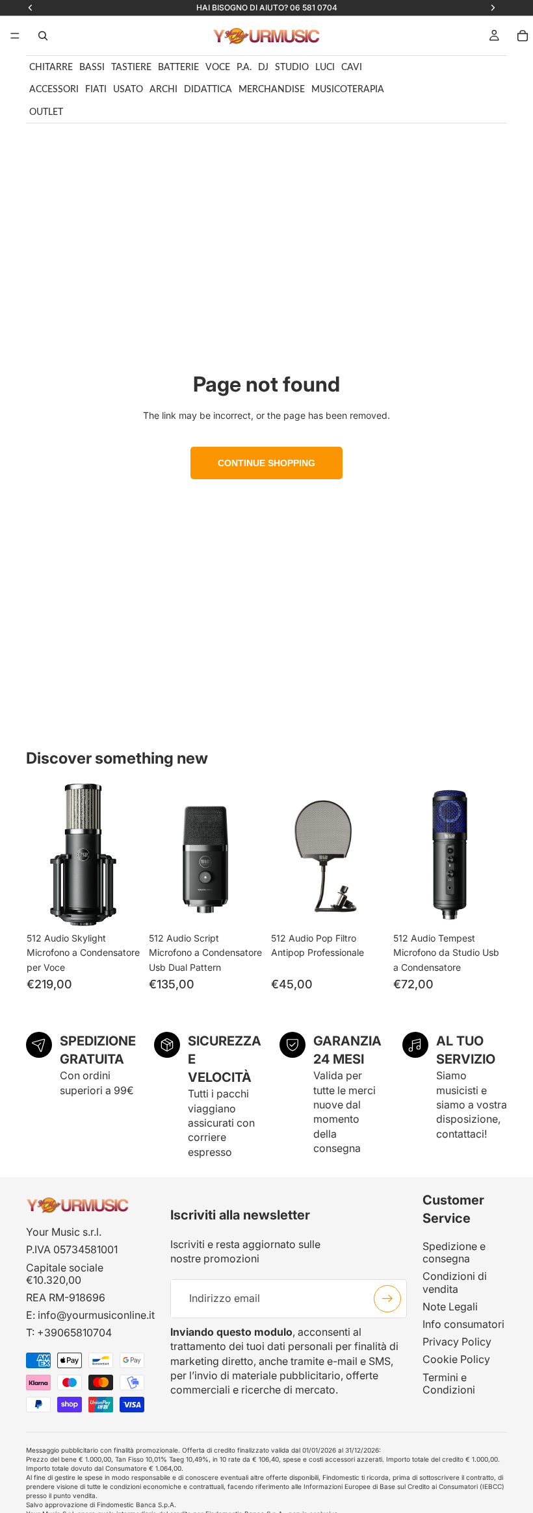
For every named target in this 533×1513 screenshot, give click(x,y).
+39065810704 (74, 1333)
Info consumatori (463, 1324)
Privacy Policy (456, 1341)
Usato (128, 89)
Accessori (54, 89)
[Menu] (15, 36)
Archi (163, 89)
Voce (217, 67)
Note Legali (450, 1306)
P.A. (244, 67)
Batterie (178, 67)
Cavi (351, 67)
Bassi (92, 67)
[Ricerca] (43, 35)
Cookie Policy (456, 1359)
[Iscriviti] (387, 1298)
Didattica (208, 89)
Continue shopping (266, 463)
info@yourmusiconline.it (96, 1314)
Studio (292, 67)
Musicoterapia (347, 89)
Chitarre (51, 67)
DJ (263, 67)
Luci (325, 67)
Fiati (96, 89)
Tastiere (131, 67)
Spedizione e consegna (454, 1252)
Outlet (46, 112)
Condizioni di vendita (454, 1282)
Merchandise (272, 89)
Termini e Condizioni (448, 1383)
